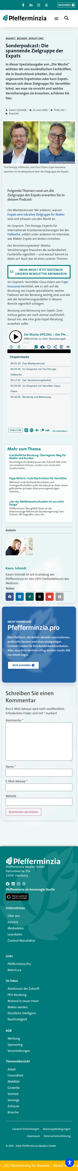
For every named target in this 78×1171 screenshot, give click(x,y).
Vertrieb (13, 1094)
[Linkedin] (13, 884)
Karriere (13, 922)
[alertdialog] (39, 1165)
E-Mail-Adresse (16, 781)
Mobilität (14, 1082)
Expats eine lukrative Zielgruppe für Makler (36, 214)
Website (11, 796)
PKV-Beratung (17, 995)
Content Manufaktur (21, 941)
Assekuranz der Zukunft (23, 989)
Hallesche (13, 234)
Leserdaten (15, 934)
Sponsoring (15, 1045)
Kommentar (14, 720)
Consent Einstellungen (25, 1129)
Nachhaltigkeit (17, 1019)
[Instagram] (18, 884)
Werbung (14, 1038)
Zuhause (13, 1106)
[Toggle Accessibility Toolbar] (69, 1162)
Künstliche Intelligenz (22, 1013)
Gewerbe (14, 1088)
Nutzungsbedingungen (57, 1129)
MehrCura (14, 970)
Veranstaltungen (19, 1051)
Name (11, 766)
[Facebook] (7, 884)
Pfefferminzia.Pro (19, 964)
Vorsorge (13, 1100)
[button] (56, 18)
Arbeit (12, 1069)
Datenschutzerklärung (57, 1136)
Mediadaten (16, 928)
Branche (14, 113)
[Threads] (24, 884)
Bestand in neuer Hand (23, 1001)
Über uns (14, 916)
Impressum (33, 1136)
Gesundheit (15, 1075)
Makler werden (18, 1007)
